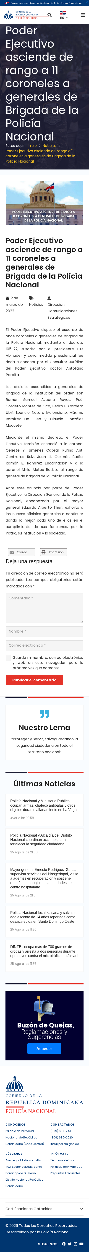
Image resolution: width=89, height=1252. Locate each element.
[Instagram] (75, 1244)
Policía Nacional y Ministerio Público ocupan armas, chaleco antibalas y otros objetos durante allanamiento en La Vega (43, 805)
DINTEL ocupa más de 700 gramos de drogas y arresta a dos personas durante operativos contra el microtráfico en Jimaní (44, 951)
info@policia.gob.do (64, 1144)
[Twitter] (69, 1244)
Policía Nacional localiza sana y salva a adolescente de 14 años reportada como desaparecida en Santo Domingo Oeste (42, 917)
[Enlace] (27, 15)
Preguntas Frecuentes (65, 1173)
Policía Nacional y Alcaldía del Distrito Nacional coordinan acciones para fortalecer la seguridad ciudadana (41, 839)
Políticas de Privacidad (66, 1167)
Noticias (36, 304)
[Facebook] (63, 1244)
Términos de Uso (62, 1160)
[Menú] (83, 15)
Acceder (44, 1048)
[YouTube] (81, 1244)
